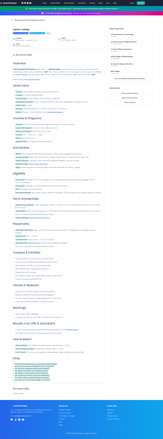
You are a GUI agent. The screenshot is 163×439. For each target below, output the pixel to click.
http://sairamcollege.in (32, 79)
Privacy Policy (112, 416)
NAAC (75, 74)
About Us (110, 410)
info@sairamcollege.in (55, 112)
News (101, 3)
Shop (114, 3)
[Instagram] (25, 3)
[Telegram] (28, 3)
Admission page (72, 330)
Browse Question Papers (130, 93)
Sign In (132, 3)
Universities (82, 3)
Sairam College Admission (38, 164)
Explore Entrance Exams (130, 98)
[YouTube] (30, 3)
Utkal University (21, 74)
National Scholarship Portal (39, 218)
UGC (42, 74)
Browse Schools (130, 102)
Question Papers (65, 410)
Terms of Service (113, 419)
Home (45, 3)
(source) (35, 314)
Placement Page (34, 243)
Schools (92, 3)
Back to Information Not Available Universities (30, 20)
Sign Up (140, 3)
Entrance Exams (69, 3)
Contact (110, 413)
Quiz (107, 3)
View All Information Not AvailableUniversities (130, 78)
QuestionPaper (55, 3)
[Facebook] (22, 3)
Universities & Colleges (67, 416)
